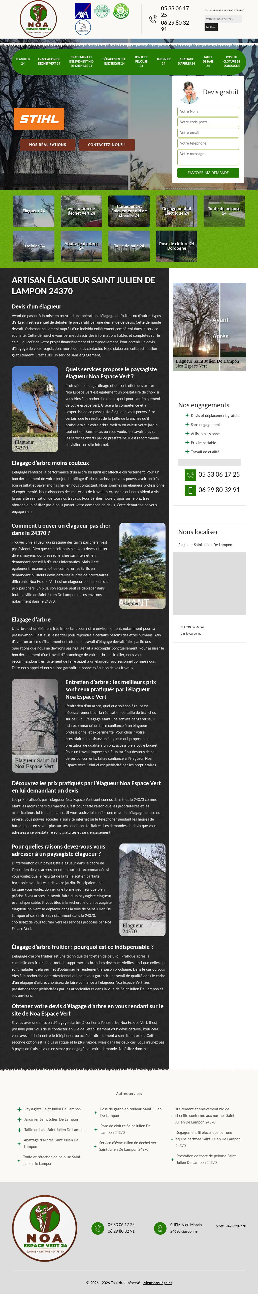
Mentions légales (157, 1283)
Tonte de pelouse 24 (141, 62)
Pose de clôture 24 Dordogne (231, 62)
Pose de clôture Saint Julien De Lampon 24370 (126, 1129)
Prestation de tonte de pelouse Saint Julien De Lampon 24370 (206, 1159)
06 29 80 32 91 (175, 26)
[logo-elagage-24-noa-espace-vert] (38, 19)
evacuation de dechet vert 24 (49, 61)
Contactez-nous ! (107, 145)
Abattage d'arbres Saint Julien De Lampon (51, 1143)
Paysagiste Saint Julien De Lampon (52, 1109)
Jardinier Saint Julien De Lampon (51, 1120)
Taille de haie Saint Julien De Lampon (54, 1130)
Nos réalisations (47, 145)
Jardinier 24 (164, 61)
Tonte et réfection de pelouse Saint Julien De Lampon (51, 1160)
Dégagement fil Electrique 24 (114, 61)
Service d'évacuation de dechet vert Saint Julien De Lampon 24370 (128, 1146)
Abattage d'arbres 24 (186, 61)
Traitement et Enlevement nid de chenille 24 (81, 62)
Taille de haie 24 (208, 62)
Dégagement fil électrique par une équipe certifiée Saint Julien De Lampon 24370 (208, 1139)
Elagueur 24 (23, 61)
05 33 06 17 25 (175, 12)
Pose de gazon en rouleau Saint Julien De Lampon (131, 1112)
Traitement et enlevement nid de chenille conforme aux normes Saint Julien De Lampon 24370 (204, 1115)
